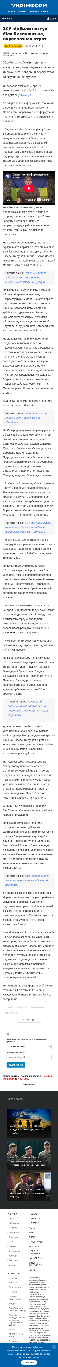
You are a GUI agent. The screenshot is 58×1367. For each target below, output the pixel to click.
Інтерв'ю (34, 1223)
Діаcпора (13, 1260)
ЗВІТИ (12, 1329)
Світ (11, 1241)
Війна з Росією (11, 1013)
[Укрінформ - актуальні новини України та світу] (29, 5)
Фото (32, 1228)
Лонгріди (34, 1246)
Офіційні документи (35, 1264)
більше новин (29, 1085)
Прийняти (29, 1362)
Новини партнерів (34, 1252)
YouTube (23, 1078)
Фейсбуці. (26, 95)
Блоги (32, 1237)
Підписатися (16, 1064)
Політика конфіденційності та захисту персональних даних (17, 1320)
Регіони (12, 1246)
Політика (13, 1228)
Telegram (47, 1076)
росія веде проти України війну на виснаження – (26, 418)
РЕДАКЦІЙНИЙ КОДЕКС (16, 1335)
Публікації (34, 1218)
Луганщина (21, 1007)
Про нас (13, 1278)
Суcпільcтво (15, 1251)
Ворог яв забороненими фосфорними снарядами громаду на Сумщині (25, 278)
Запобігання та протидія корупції (17, 1309)
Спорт (12, 1265)
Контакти (13, 1282)
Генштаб (8, 1007)
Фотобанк (22, 11)
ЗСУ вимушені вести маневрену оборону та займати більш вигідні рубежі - (28, 527)
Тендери (13, 1303)
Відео (32, 1232)
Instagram (8, 1078)
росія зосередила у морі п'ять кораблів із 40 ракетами (26, 880)
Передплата (15, 1287)
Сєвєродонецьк (37, 1007)
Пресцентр (34, 11)
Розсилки (13, 1341)
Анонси (44, 11)
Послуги (11, 11)
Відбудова (14, 1223)
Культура (13, 1255)
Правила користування (15, 1297)
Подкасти (34, 1214)
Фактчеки (13, 1237)
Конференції (36, 1258)
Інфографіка (36, 1242)
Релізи (32, 1270)
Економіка (14, 1232)
